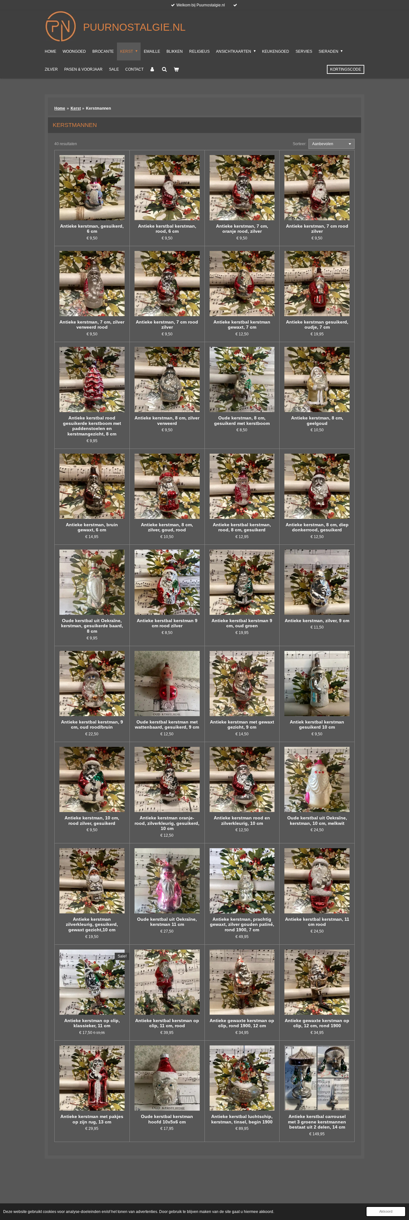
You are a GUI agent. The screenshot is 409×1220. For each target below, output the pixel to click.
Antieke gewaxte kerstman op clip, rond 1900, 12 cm (242, 1023)
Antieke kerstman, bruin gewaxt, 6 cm (92, 527)
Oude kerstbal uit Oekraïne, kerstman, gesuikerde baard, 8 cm (92, 626)
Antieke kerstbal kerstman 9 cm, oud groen (242, 623)
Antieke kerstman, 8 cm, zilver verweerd (167, 420)
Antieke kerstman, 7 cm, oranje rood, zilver (242, 228)
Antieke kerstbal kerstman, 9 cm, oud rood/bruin (92, 724)
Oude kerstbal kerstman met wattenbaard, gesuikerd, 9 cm (167, 724)
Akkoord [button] (385, 1211)
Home (59, 108)
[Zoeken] (164, 69)
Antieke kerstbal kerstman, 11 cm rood (317, 922)
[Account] (152, 69)
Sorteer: (299, 144)
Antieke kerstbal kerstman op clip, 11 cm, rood (167, 1023)
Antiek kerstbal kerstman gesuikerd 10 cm (317, 724)
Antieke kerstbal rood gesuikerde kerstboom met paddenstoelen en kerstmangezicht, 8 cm (92, 425)
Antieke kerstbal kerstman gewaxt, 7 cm (241, 324)
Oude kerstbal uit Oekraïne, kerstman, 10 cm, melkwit (317, 820)
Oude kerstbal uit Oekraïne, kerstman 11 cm (167, 922)
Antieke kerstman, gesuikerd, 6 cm (92, 228)
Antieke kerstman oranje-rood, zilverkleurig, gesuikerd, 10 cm (167, 823)
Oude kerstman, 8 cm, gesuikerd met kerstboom (242, 420)
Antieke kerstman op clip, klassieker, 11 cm (92, 1023)
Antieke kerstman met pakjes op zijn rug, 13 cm (91, 1119)
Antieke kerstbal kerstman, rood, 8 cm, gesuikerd (242, 527)
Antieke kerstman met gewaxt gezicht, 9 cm (242, 724)
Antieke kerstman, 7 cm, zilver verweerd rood (91, 324)
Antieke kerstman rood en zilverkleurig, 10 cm (242, 820)
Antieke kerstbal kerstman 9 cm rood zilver (167, 623)
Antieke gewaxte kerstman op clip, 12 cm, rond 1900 (317, 1023)
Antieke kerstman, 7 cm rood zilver (317, 228)
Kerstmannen (98, 108)
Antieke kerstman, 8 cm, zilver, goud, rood (167, 527)
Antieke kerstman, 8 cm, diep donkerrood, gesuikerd (317, 527)
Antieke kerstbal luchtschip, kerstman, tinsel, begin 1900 (242, 1119)
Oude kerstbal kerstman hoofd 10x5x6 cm (167, 1119)
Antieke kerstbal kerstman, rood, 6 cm (167, 228)
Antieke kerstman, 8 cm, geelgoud (317, 420)
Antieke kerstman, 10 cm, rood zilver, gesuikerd (92, 820)
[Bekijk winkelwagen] (176, 69)
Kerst (76, 108)
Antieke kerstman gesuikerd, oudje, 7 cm (317, 324)
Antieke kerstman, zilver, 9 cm (317, 620)
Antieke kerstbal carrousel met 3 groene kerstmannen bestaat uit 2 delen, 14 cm (317, 1122)
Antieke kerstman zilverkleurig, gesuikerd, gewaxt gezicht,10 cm (92, 925)
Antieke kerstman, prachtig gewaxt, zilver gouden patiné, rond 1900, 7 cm (242, 925)
